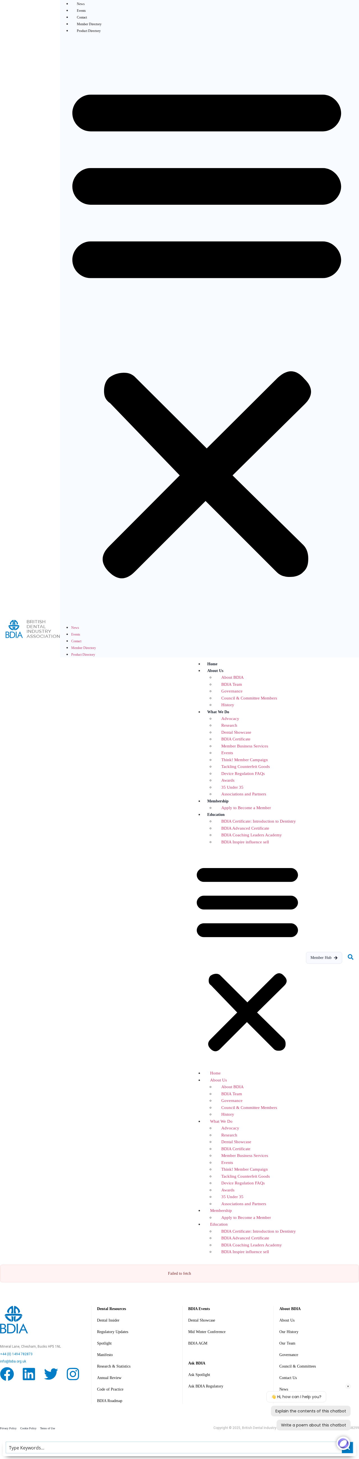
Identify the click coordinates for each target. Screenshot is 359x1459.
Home (212, 664)
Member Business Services (244, 746)
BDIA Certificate (235, 739)
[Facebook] (7, 1375)
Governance (232, 691)
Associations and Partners (243, 794)
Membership (218, 801)
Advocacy (230, 718)
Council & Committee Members (249, 698)
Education (216, 815)
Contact (82, 17)
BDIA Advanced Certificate (245, 828)
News (75, 628)
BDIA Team (231, 684)
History (227, 705)
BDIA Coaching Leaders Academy (251, 835)
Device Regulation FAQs (243, 773)
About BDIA (232, 677)
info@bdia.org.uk (13, 1361)
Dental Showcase (236, 732)
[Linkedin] (29, 1375)
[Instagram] (73, 1375)
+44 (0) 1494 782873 (16, 1354)
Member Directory (89, 24)
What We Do (218, 712)
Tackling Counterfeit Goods (245, 766)
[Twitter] (51, 1375)
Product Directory (89, 31)
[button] (206, 329)
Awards (227, 780)
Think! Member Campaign (244, 760)
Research (229, 725)
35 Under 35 (232, 787)
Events (81, 11)
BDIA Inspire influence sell (245, 842)
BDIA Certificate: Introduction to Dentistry (258, 821)
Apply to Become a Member (246, 808)
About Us (215, 671)
